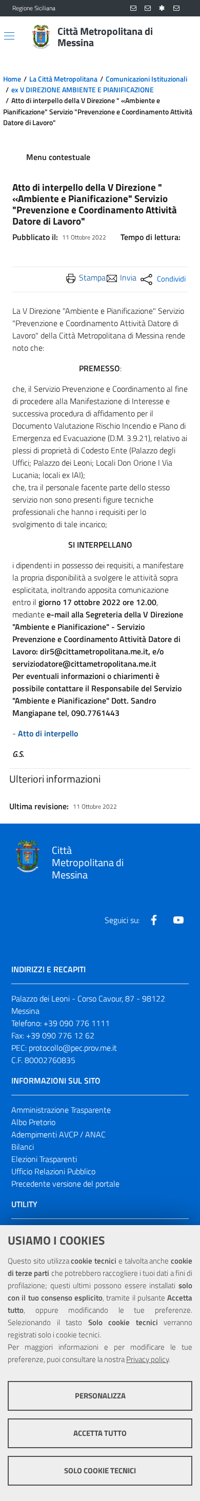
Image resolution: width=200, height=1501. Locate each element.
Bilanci (22, 1146)
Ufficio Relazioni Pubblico (53, 1171)
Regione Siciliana (33, 8)
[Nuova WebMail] (133, 8)
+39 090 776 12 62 (60, 1035)
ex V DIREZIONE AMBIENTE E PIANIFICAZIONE (82, 89)
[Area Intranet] (162, 8)
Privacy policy (147, 1359)
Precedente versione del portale (65, 1183)
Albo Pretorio (33, 1122)
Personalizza (100, 1396)
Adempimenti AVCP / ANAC (58, 1134)
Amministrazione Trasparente (61, 1110)
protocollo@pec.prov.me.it (73, 1048)
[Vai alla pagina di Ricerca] (181, 37)
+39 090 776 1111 (77, 1023)
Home (12, 79)
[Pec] (176, 8)
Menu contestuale (58, 157)
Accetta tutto (100, 1433)
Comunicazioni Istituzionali (146, 79)
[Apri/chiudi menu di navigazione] (9, 36)
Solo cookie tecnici (100, 1470)
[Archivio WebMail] (148, 8)
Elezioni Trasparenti (44, 1159)
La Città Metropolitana (63, 79)
